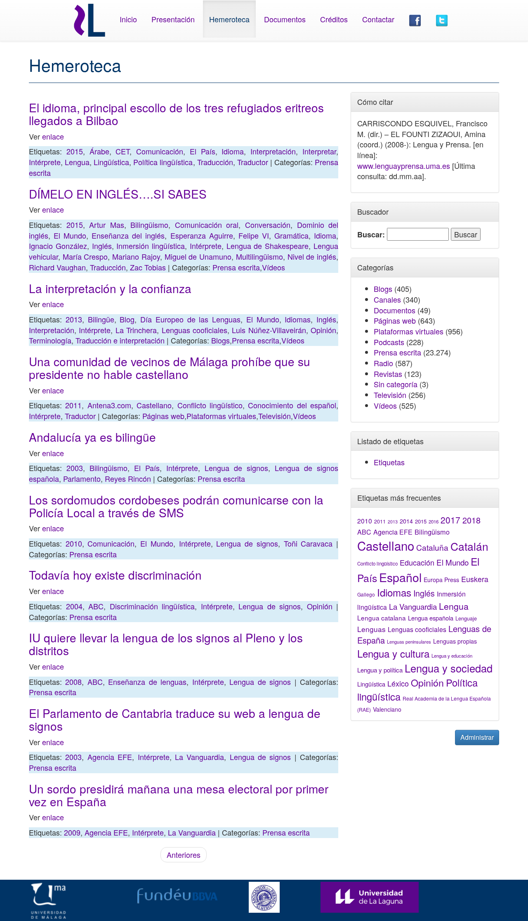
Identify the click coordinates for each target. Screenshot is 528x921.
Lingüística (111, 161)
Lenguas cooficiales (194, 329)
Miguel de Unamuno (198, 256)
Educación (417, 562)
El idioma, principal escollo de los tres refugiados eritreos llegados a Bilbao (176, 113)
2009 (72, 832)
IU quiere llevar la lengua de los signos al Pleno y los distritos (166, 643)
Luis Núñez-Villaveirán (269, 329)
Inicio (128, 19)
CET (123, 151)
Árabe (99, 151)
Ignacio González (58, 245)
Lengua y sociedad (449, 668)
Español (400, 576)
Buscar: (371, 235)
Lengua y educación (451, 655)
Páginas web (163, 415)
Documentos (285, 19)
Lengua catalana (381, 617)
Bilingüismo (149, 224)
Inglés (102, 245)
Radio (383, 363)
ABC (96, 606)
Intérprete (45, 161)
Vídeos (273, 267)
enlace (53, 136)
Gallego (366, 594)
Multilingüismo (259, 256)
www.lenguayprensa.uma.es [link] (403, 165)
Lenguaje (466, 618)
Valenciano (387, 709)
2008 (73, 681)
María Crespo (85, 256)
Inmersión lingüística (150, 245)
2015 (74, 151)
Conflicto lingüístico (210, 405)
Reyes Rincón (128, 478)
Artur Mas (106, 224)
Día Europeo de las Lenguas (190, 319)
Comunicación (159, 151)
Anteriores (183, 854)
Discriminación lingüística (152, 606)
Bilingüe (101, 319)
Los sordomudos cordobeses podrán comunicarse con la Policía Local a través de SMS (176, 506)
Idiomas (298, 319)
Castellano (154, 405)
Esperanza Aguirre (201, 235)
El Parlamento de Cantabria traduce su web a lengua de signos (175, 719)
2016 (433, 521)
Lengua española (430, 617)
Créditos (334, 19)
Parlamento (82, 478)
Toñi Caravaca (308, 543)
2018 (471, 520)
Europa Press (441, 579)
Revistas (388, 373)
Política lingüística (163, 161)
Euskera (474, 579)
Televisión (274, 415)
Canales (387, 299)
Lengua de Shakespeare (267, 245)
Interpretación (273, 151)
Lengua (77, 161)
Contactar (378, 19)
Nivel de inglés (312, 256)
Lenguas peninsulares (409, 641)
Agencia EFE (109, 756)
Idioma (233, 151)
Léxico (398, 683)
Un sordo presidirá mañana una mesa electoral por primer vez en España (178, 795)
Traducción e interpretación (120, 340)
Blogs (220, 340)
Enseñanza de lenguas (147, 681)
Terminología (50, 340)
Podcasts (389, 341)
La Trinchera (136, 329)
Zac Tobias (148, 267)
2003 (74, 467)
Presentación (173, 19)
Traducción (215, 161)
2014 (406, 521)
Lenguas (371, 629)
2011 (73, 405)
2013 (74, 319)
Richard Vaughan (57, 267)
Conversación (267, 224)
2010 (74, 543)
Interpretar (319, 151)
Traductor (252, 161)
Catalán (469, 546)
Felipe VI (253, 235)
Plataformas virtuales (221, 415)
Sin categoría (395, 384)
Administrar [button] (477, 737)
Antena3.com (109, 405)
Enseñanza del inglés (128, 235)
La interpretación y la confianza (110, 288)
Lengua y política (380, 669)
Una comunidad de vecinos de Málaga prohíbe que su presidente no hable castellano (169, 367)
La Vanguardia (199, 756)
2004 (74, 606)
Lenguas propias (455, 641)
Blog (127, 319)
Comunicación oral (207, 224)
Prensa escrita (236, 267)
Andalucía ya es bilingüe (92, 437)
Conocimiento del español (292, 405)
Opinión (323, 329)
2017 (450, 520)
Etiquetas (389, 462)
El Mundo (70, 235)
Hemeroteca (229, 19)
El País (202, 151)
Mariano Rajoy (136, 256)
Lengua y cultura (393, 653)
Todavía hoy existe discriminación (115, 574)
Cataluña (432, 547)
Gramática (291, 235)
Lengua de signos (236, 467)
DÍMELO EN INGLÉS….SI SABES (118, 193)
